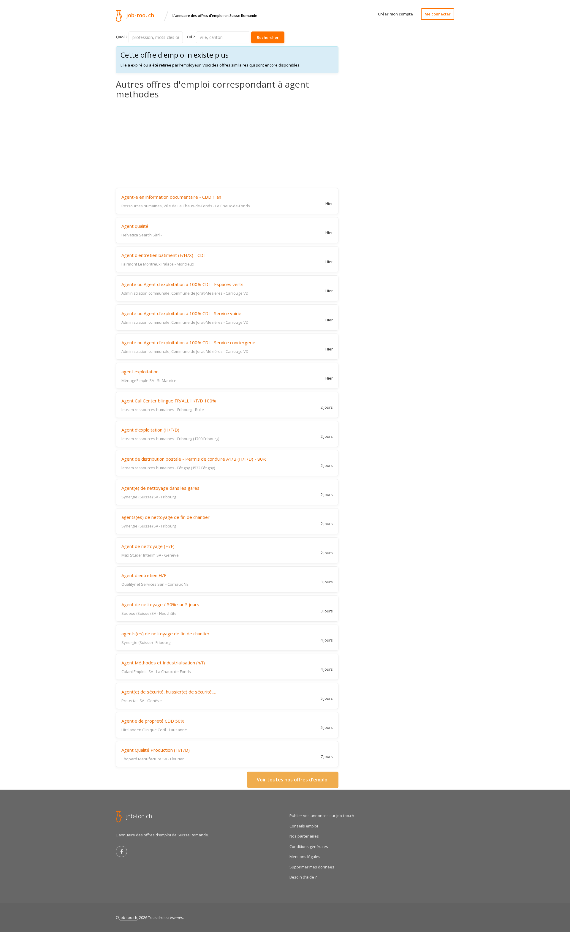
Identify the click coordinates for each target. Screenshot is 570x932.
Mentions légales (304, 856)
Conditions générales (308, 846)
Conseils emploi (303, 826)
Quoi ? (122, 37)
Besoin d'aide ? (303, 877)
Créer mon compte (395, 14)
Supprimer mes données (311, 867)
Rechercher (268, 37)
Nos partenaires (304, 836)
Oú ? (191, 37)
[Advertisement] (227, 143)
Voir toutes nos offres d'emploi (293, 779)
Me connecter (438, 14)
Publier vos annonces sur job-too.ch (321, 815)
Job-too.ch (128, 917)
